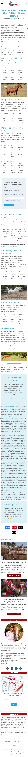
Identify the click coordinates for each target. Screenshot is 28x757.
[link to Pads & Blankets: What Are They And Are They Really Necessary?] (14, 551)
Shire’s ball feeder (5, 462)
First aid (12, 522)
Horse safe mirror (5, 475)
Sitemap (14, 745)
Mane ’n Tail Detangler (7, 418)
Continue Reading (14, 575)
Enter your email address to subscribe (14, 194)
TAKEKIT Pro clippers (6, 435)
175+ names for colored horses (9, 246)
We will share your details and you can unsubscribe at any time (12, 201)
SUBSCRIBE (8, 205)
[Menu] (2, 4)
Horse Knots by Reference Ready (9, 406)
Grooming (3, 522)
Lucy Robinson (13, 18)
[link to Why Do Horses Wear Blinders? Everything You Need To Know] (14, 588)
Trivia (22, 18)
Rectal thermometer (6, 492)
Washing (21, 522)
